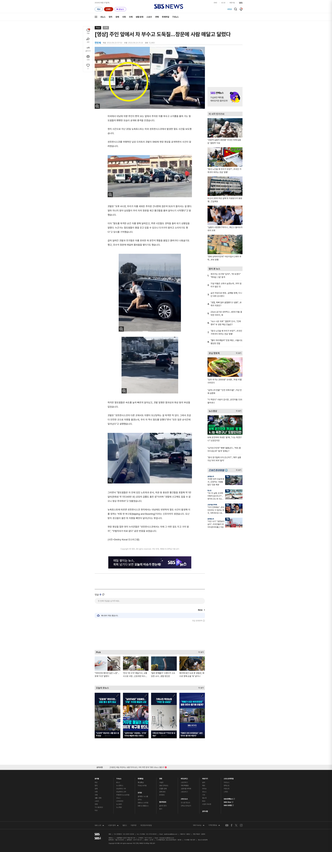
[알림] (241, 9)
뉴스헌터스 (119, 786)
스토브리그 (184, 792)
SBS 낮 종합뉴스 (143, 806)
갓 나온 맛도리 (185, 803)
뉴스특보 (119, 807)
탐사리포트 (162, 801)
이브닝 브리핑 (142, 786)
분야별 (97, 778)
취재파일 (165, 17)
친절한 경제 (163, 789)
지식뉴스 (226, 782)
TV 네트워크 (99, 807)
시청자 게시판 (206, 804)
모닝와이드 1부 (121, 789)
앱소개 (204, 798)
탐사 (160, 809)
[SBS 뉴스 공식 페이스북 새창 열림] (232, 825)
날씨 (203, 782)
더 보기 (200, 651)
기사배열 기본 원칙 (189, 840)
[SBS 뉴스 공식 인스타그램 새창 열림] (241, 825)
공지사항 (205, 811)
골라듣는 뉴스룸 (143, 796)
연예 (157, 17)
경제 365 (162, 792)
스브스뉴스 (184, 798)
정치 (110, 17)
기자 (203, 795)
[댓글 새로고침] (103, 594)
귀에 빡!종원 (185, 786)
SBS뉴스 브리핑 (143, 803)
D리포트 (162, 795)
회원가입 (232, 3)
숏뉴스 (204, 792)
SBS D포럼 (228, 804)
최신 (96, 782)
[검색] (235, 9)
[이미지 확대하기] (97, 106)
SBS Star (227, 801)
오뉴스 (118, 798)
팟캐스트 (226, 786)
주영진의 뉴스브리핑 (122, 795)
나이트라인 (119, 801)
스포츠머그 (184, 782)
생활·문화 (139, 17)
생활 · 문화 (98, 798)
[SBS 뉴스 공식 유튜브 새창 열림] (227, 825)
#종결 (229, 9)
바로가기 (205, 778)
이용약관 (133, 825)
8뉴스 (103, 17)
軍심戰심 (141, 782)
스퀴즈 (226, 792)
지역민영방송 (214, 825)
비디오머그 (184, 778)
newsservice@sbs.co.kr (166, 838)
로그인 (223, 3)
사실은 (161, 782)
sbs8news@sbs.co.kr (170, 834)
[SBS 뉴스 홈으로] (168, 6)
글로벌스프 (211, 476)
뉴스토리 (119, 804)
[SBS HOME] (241, 2)
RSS (203, 801)
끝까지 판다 (163, 806)
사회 (124, 17)
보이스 (140, 800)
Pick (98, 27)
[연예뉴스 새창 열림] (225, 96)
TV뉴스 (175, 17)
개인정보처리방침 (146, 825)
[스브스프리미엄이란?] (227, 470)
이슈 (96, 810)
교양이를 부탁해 (212, 505)
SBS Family (199, 825)
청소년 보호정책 (203, 840)
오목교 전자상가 (186, 806)
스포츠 (149, 17)
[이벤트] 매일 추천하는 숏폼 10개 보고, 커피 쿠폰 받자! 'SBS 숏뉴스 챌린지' (137, 766)
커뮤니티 (226, 789)
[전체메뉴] (96, 17)
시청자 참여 (113, 825)
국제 (131, 17)
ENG (215, 3)
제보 (203, 786)
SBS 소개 (99, 825)
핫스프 (209, 490)
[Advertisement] (150, 636)
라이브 (204, 789)
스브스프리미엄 (229, 778)
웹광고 (125, 825)
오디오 (140, 792)
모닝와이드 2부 (121, 792)
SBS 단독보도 (163, 786)
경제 (117, 17)
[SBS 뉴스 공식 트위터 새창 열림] (236, 825)
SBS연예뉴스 (228, 798)
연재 (160, 778)
